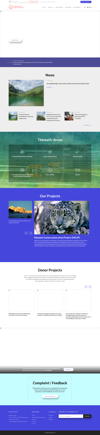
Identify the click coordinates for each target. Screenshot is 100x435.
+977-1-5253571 (14, 2)
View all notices (17, 64)
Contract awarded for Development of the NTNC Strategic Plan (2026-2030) (33, 62)
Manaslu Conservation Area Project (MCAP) (57, 237)
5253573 (20, 2)
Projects (50, 7)
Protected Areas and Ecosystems (22, 156)
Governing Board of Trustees (38, 417)
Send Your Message (50, 396)
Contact (34, 423)
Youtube (51, 419)
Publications (68, 7)
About (43, 7)
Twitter (50, 417)
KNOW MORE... (15, 40)
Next (16, 59)
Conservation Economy (50, 156)
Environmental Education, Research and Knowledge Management (22, 175)
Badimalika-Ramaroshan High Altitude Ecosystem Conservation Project (19, 314)
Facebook (51, 415)
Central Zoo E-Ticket (33, 1)
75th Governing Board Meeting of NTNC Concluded (81, 116)
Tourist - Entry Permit (85, 1)
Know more (68, 369)
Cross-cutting (50, 174)
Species (77, 174)
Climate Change (77, 156)
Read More (49, 87)
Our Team (34, 421)
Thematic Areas (58, 7)
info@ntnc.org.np (14, 1)
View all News (86, 125)
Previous (14, 59)
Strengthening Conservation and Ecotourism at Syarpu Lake (68, 83)
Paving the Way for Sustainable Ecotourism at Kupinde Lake (26, 116)
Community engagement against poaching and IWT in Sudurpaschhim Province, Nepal (49, 314)
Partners (34, 419)
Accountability (77, 7)
